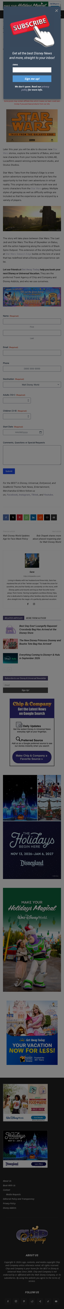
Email (15, 64)
